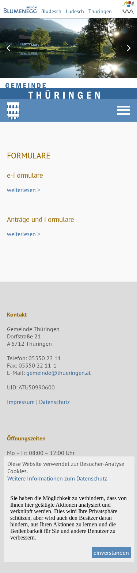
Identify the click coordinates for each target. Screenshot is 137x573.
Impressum (21, 401)
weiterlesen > (23, 189)
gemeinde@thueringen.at (58, 372)
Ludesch (75, 11)
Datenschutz (54, 401)
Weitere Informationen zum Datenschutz (57, 478)
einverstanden (111, 552)
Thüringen (100, 11)
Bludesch (51, 11)
